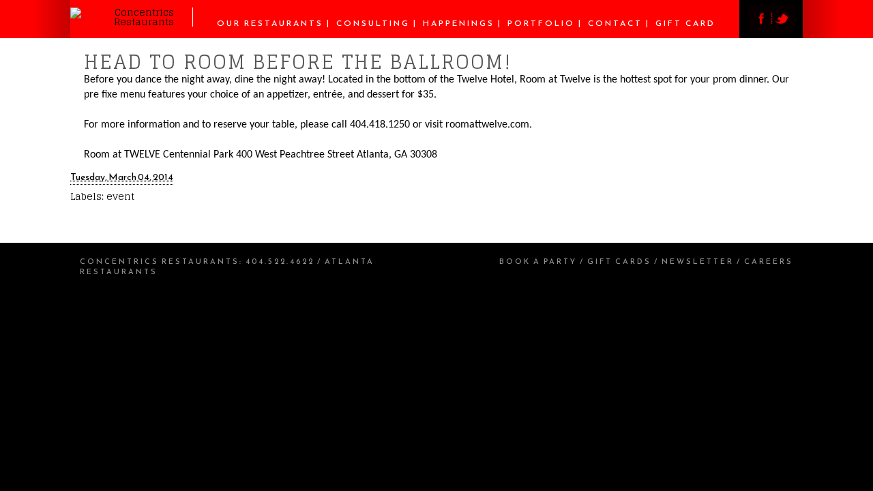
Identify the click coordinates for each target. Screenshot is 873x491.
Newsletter (698, 261)
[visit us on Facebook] (759, 29)
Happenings (458, 23)
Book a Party (538, 261)
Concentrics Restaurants (159, 261)
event (120, 196)
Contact (615, 23)
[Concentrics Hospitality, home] (131, 21)
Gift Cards (619, 261)
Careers (768, 261)
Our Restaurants (270, 23)
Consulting (373, 23)
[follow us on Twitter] (783, 29)
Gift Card (685, 23)
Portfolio (541, 23)
